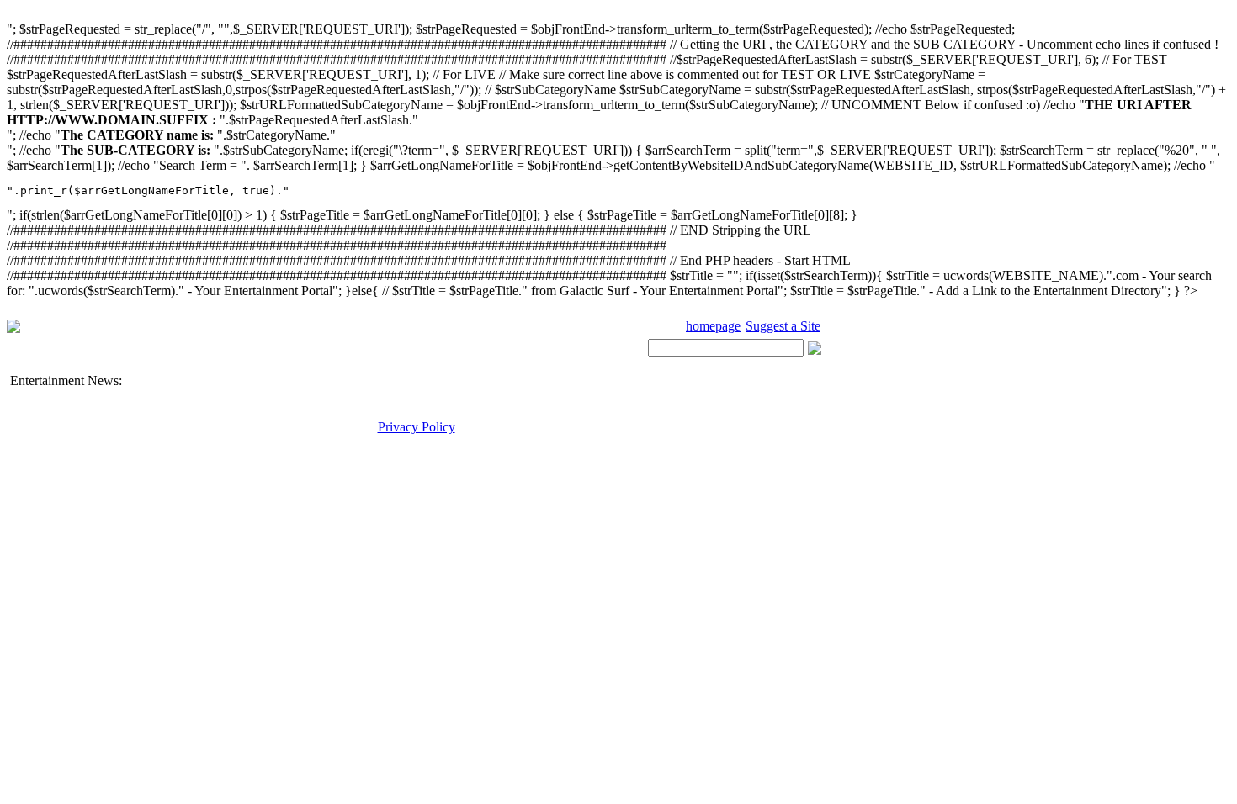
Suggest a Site (783, 326)
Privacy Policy (416, 427)
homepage (713, 326)
